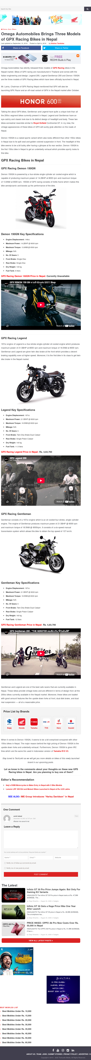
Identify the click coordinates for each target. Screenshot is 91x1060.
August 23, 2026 (46, 934)
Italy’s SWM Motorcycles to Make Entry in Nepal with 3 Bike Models (34, 785)
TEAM (38, 1054)
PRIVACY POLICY (70, 1054)
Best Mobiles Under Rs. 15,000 (16, 1015)
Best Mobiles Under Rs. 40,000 (16, 1033)
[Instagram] (63, 1050)
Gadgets (56, 901)
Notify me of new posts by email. (18, 868)
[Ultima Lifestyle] (63, 1003)
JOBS (44, 1054)
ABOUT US (30, 1054)
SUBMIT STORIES (55, 1054)
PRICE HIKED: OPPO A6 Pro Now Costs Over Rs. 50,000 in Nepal (53, 924)
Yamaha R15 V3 (60, 751)
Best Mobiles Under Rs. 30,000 (16, 1024)
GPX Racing (58, 67)
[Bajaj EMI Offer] (16, 974)
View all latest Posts (41, 940)
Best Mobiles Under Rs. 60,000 (16, 1042)
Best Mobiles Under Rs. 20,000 (16, 1020)
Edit (34, 818)
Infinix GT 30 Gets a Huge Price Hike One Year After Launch (51, 907)
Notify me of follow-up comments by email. (21, 863)
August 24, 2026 (46, 901)
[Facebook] (53, 1050)
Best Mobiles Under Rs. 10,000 (16, 1011)
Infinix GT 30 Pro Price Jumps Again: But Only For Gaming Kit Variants (53, 890)
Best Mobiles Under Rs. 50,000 (16, 1037)
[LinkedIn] (73, 1050)
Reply (76, 816)
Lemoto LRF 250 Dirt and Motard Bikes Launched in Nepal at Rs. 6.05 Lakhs (38, 789)
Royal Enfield (39, 123)
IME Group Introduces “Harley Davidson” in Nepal (47, 796)
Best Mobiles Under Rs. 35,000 (16, 1029)
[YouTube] (58, 1050)
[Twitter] (68, 1050)
